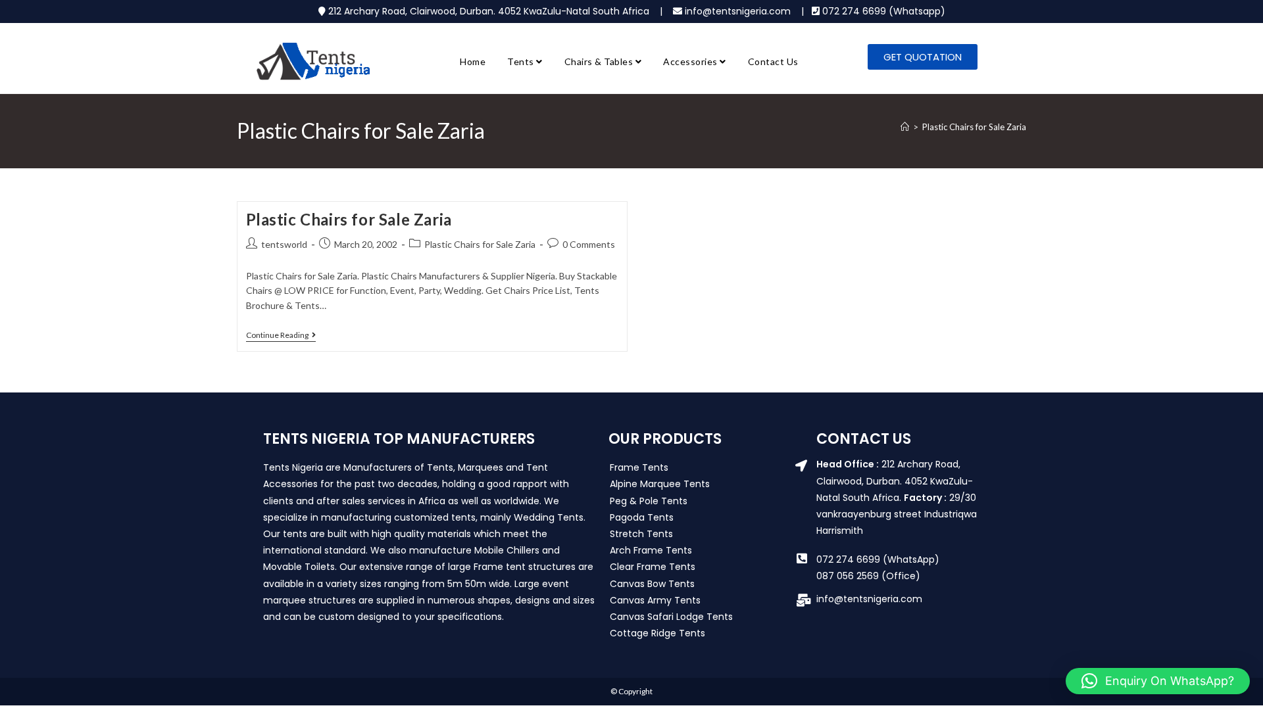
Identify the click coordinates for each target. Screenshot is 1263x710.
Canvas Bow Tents (652, 583)
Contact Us (773, 61)
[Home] (905, 127)
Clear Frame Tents (652, 566)
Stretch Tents (641, 533)
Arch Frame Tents (651, 550)
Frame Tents (639, 467)
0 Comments (588, 244)
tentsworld (284, 244)
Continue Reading (281, 335)
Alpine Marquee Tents (660, 483)
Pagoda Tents (642, 517)
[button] (1158, 681)
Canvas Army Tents (655, 600)
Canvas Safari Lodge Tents (671, 616)
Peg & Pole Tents (648, 501)
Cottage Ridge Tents (657, 633)
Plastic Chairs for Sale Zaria (974, 127)
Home (472, 61)
